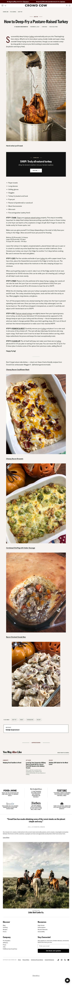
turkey (31, 36)
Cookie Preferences (49, 959)
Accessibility (41, 931)
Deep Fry (20, 11)
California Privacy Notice (37, 959)
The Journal (13, 11)
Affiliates (5, 942)
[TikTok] (58, 960)
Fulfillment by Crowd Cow (10, 949)
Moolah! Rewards (43, 929)
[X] (65, 960)
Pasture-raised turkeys (24, 313)
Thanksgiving (30, 719)
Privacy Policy (26, 959)
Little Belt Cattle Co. (36, 912)
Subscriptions (41, 927)
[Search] (5, 5)
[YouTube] (68, 960)
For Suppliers (6, 940)
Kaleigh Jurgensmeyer (13, 730)
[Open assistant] (67, 980)
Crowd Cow (5, 11)
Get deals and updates (53, 951)
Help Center (41, 925)
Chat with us (36, 975)
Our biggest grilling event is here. (15, 1)
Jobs (4, 947)
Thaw (19, 218)
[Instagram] (61, 960)
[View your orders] (69, 5)
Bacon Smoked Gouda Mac (16, 637)
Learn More (6, 837)
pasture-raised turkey (32, 218)
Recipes (5, 929)
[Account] (67, 5)
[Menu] (2, 5)
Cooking (5, 927)
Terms (19, 959)
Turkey (21, 719)
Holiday (39, 719)
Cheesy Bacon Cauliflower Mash (17, 370)
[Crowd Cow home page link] (36, 5)
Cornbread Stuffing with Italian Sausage (20, 548)
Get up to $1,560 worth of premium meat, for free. (50, 1)
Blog (4, 925)
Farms (4, 931)
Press (4, 945)
